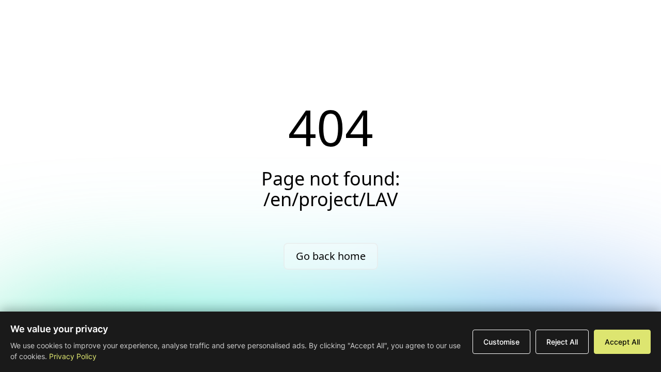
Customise (501, 341)
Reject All (562, 341)
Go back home (331, 256)
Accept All (622, 341)
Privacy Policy (73, 356)
